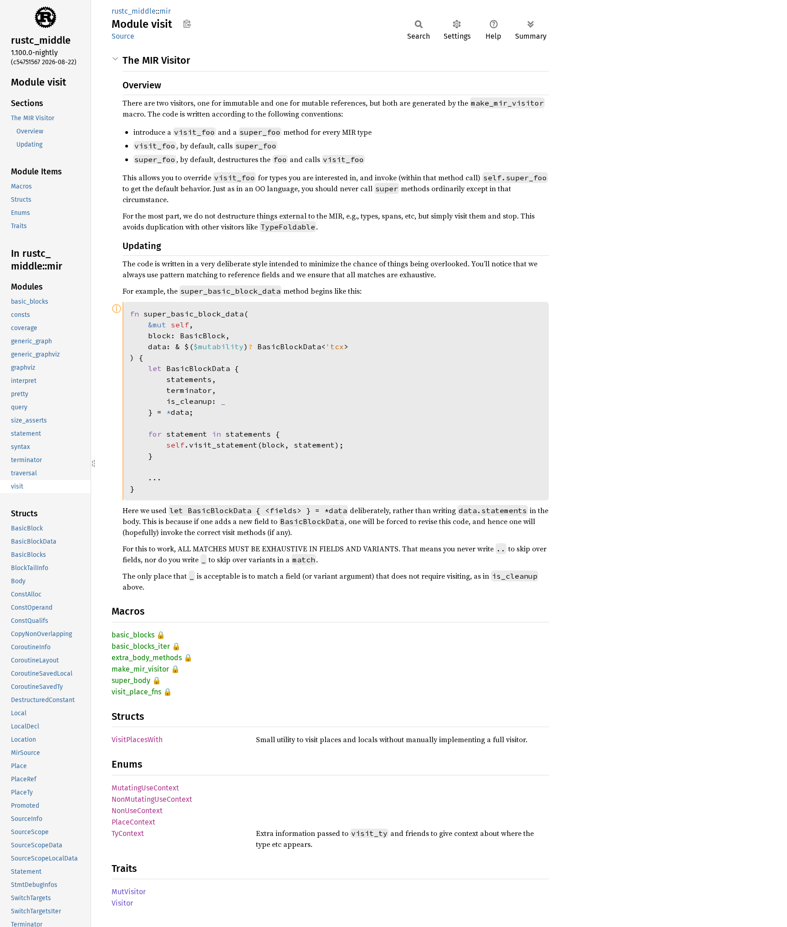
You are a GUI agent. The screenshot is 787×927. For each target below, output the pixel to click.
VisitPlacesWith (137, 739)
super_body (131, 680)
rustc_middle (134, 11)
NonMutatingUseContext (152, 799)
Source (123, 36)
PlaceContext (133, 822)
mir (165, 11)
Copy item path (186, 23)
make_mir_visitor (140, 669)
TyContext (128, 833)
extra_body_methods (147, 657)
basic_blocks (133, 635)
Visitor (122, 903)
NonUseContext (137, 810)
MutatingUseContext (145, 788)
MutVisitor (129, 891)
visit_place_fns (136, 692)
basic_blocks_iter (141, 646)
